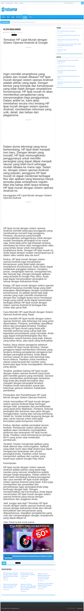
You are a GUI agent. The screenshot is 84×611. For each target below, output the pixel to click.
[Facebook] (66, 3)
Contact (21, 3)
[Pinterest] (69, 3)
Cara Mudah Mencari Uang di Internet (66, 66)
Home (2, 3)
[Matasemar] (9, 9)
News (8, 17)
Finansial (18, 17)
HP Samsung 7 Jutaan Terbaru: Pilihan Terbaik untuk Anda (28, 574)
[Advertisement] (28, 60)
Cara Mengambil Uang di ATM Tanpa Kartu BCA (68, 35)
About (16, 3)
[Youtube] (71, 3)
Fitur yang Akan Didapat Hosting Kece (66, 31)
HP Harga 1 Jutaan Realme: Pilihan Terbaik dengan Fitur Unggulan (45, 585)
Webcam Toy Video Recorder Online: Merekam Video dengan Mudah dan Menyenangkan (28, 586)
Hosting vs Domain (14, 22)
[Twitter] (67, 3)
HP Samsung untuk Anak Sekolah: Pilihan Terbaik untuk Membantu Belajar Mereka (10, 575)
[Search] (82, 3)
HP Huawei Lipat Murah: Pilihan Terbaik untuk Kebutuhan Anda (10, 585)
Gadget (25, 17)
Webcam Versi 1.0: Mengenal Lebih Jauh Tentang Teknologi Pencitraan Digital (44, 576)
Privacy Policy (9, 3)
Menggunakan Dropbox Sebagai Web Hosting (68, 39)
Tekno (30, 17)
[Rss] (64, 3)
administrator (7, 32)
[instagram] (72, 3)
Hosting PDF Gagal (61, 49)
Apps (13, 17)
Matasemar (80, 608)
